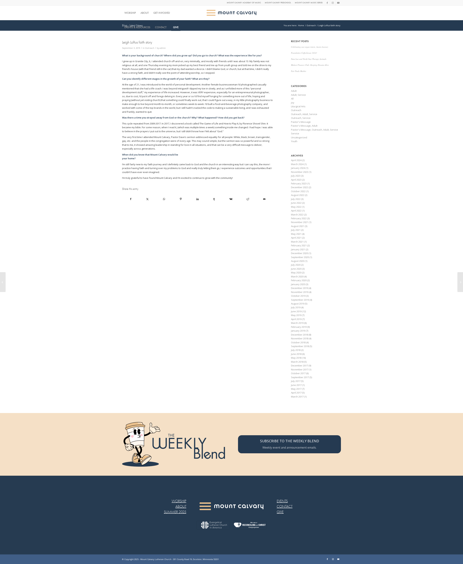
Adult (294, 90)
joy (292, 102)
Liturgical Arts (298, 106)
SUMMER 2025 (175, 512)
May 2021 (296, 233)
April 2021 (296, 237)
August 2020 (297, 261)
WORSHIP (179, 501)
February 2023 (299, 183)
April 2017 (296, 392)
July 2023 (295, 175)
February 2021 (299, 245)
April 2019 (296, 319)
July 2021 (295, 230)
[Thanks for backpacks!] (3, 282)
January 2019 (298, 330)
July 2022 (295, 199)
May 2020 (296, 272)
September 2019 (300, 299)
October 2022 (298, 191)
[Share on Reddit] (247, 199)
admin (163, 48)
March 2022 (297, 214)
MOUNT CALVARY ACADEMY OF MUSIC (244, 2)
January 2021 (298, 249)
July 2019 (295, 307)
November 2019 (299, 292)
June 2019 (296, 311)
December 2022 (299, 187)
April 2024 (296, 160)
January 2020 (298, 284)
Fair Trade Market (298, 71)
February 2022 (299, 218)
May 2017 (296, 388)
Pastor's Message (301, 122)
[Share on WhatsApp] (164, 199)
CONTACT (284, 506)
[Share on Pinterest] (181, 199)
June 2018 (296, 354)
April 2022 (296, 210)
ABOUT (180, 506)
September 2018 (300, 346)
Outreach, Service (301, 118)
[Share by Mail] (264, 199)
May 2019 (296, 315)
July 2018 (295, 350)
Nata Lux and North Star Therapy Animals (308, 59)
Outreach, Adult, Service (304, 114)
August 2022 (297, 195)
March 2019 (297, 323)
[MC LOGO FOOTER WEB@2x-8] (231, 506)
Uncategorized (299, 137)
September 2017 (300, 377)
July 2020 (295, 264)
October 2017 (298, 373)
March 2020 (297, 276)
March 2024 (297, 164)
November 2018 (299, 338)
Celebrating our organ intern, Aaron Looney (309, 47)
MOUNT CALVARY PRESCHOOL (278, 2)
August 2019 (297, 303)
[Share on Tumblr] (214, 199)
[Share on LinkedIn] (197, 199)
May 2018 (296, 357)
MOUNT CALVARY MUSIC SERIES (309, 2)
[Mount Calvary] (231, 13)
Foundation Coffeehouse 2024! (304, 52)
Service (295, 133)
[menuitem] (244, 3)
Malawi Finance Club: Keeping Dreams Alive (310, 65)
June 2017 (296, 385)
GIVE (280, 512)
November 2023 (299, 172)
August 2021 (297, 226)
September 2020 (300, 257)
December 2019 (299, 288)
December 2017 (299, 365)
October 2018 (298, 342)
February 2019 (299, 327)
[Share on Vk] (231, 199)
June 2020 (296, 268)
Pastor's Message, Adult (304, 125)
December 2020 (299, 253)
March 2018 (297, 361)
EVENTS (282, 501)
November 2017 (299, 369)
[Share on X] (147, 199)
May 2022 (296, 206)
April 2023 (296, 179)
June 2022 (296, 202)
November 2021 (299, 222)
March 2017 (297, 396)
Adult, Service (298, 94)
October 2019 (298, 295)
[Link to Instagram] (332, 2)
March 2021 (297, 241)
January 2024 (298, 168)
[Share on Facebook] (130, 199)
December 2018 (299, 334)
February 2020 (299, 280)
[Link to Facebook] (327, 2)
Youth (294, 141)
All (292, 98)
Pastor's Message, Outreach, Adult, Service (314, 129)
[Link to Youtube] (338, 2)
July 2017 (295, 381)
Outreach (149, 48)
